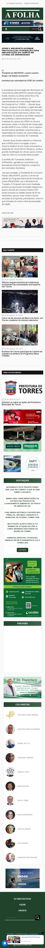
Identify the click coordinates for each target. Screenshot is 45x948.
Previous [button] (10, 416)
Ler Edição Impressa (14, 3)
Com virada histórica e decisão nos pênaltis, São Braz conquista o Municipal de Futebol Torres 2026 (22, 514)
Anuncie (22, 910)
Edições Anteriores (31, 3)
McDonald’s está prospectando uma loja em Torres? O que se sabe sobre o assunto (22, 489)
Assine (22, 904)
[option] (22, 417)
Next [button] (37, 416)
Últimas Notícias (22, 899)
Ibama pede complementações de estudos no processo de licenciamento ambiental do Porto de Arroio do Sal (22, 502)
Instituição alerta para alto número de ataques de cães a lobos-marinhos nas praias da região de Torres (22, 527)
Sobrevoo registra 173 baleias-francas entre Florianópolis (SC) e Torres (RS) (22, 540)
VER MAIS (22, 550)
